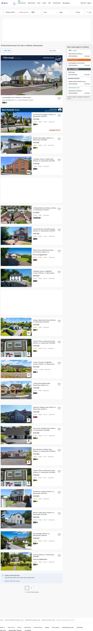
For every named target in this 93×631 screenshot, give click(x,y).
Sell (49, 3)
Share (44, 3)
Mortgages (66, 3)
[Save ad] (59, 98)
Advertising (80, 627)
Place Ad (83, 3)
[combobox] (20, 12)
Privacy (19, 627)
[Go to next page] (36, 588)
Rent (38, 3)
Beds (61, 12)
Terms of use (11, 627)
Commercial (56, 3)
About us (2, 627)
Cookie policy (27, 627)
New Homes (31, 3)
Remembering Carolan (68, 627)
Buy (14, 3)
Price (45, 12)
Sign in (89, 3)
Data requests (55, 627)
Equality (47, 627)
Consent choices (38, 627)
